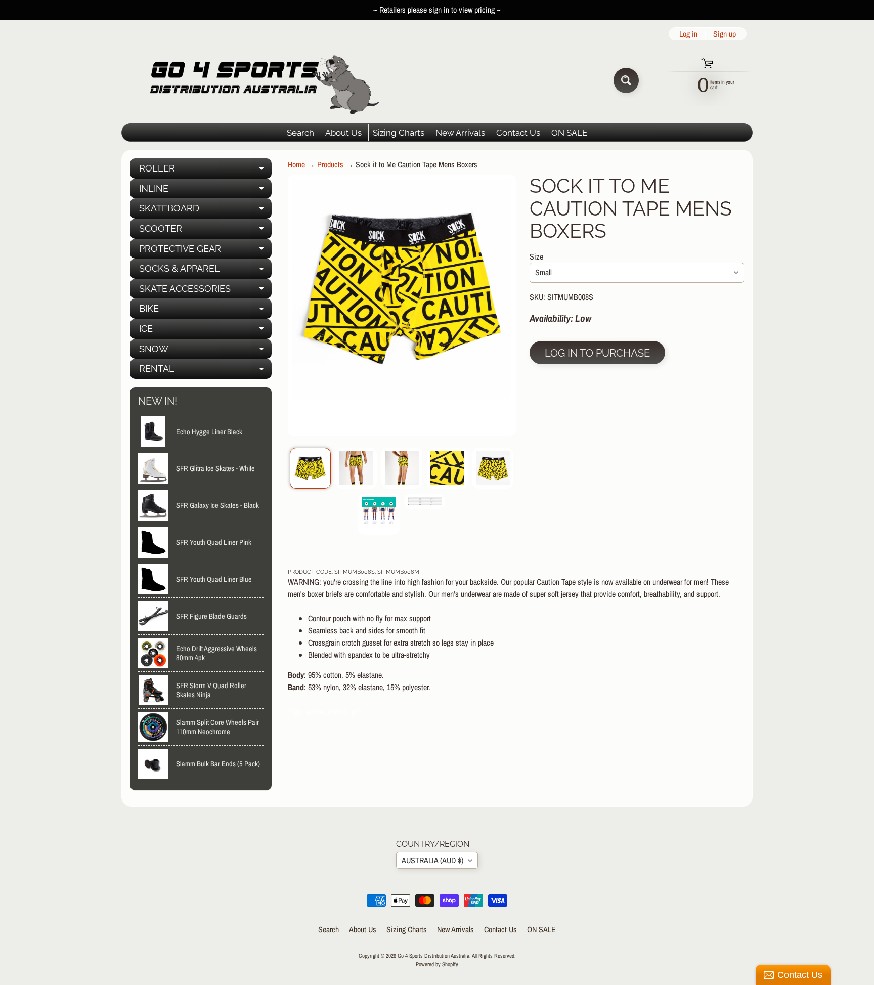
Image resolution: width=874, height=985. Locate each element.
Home (296, 164)
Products (330, 164)
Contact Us (518, 132)
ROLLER (205, 171)
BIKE (205, 311)
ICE (205, 331)
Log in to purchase (597, 353)
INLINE (205, 191)
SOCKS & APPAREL (205, 271)
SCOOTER (205, 231)
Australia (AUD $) (432, 860)
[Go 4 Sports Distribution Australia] (256, 80)
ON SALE (569, 132)
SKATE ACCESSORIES (205, 291)
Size (536, 256)
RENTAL (205, 371)
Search (300, 132)
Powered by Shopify (437, 964)
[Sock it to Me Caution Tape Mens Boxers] (310, 468)
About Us (343, 132)
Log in (688, 34)
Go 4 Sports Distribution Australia (433, 955)
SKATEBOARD (205, 211)
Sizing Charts (398, 132)
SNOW (205, 351)
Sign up (724, 34)
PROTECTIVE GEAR (205, 251)
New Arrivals (460, 132)
